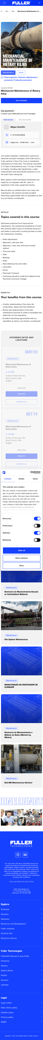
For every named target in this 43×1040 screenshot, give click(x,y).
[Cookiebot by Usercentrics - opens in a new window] (30, 472)
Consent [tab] (7, 479)
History (4, 966)
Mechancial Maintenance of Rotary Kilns (30, 11)
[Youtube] (25, 855)
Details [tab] (21, 479)
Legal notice (6, 1003)
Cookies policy (7, 1012)
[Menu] (4, 3)
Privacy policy (7, 1017)
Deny (21, 565)
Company (5, 961)
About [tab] (35, 479)
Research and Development (13, 924)
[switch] (37, 526)
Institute (8, 11)
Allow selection (21, 558)
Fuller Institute (7, 928)
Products (5, 909)
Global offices (7, 970)
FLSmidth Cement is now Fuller (15, 956)
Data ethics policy (9, 1007)
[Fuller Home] (21, 2)
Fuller (2, 11)
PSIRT (4, 1022)
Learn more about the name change (21, 881)
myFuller (5, 985)
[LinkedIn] (18, 855)
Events (4, 975)
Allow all (21, 550)
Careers (4, 980)
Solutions (5, 919)
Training (14, 11)
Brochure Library (9, 938)
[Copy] (36, 135)
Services (5, 914)
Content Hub (6, 933)
